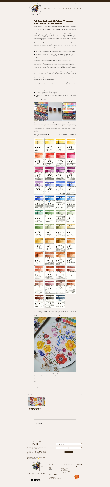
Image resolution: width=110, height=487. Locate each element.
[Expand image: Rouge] (39, 173)
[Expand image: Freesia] (39, 145)
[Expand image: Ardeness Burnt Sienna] (49, 258)
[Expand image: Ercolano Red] (39, 272)
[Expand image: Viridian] (39, 216)
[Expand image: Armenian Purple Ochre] (60, 287)
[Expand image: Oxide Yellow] (39, 244)
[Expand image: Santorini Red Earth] (71, 258)
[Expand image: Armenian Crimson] (39, 287)
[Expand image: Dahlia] (39, 159)
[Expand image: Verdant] (60, 230)
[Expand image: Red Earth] (60, 258)
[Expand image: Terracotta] (71, 272)
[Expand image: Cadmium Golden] (71, 145)
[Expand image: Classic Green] (49, 216)
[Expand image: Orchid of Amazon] (71, 173)
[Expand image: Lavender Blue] (60, 188)
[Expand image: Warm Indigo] (60, 301)
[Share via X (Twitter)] (37, 387)
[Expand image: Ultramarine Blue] (71, 188)
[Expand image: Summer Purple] (60, 173)
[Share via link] (42, 387)
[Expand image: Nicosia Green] (60, 216)
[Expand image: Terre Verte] (49, 230)
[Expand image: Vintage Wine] (49, 287)
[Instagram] (40, 480)
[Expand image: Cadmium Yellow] (49, 145)
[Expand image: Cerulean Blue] (71, 202)
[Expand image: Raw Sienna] (49, 244)
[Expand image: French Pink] (49, 173)
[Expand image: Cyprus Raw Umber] (60, 244)
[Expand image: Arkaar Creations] (41, 111)
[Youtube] (32, 480)
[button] (81, 3)
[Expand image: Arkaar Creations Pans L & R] (55, 111)
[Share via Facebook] (34, 387)
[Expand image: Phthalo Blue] (60, 202)
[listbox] (75, 3)
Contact (50, 469)
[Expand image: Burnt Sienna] (39, 258)
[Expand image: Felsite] (71, 230)
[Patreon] (35, 480)
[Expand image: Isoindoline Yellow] (60, 145)
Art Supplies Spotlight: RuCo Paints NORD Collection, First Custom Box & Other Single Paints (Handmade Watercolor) (36, 408)
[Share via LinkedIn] (40, 387)
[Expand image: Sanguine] (60, 272)
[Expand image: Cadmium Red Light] (49, 159)
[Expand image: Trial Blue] (49, 202)
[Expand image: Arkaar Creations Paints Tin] (69, 111)
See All (81, 394)
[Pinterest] (37, 480)
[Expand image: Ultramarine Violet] (39, 188)
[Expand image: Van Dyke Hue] (49, 301)
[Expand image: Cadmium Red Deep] (60, 159)
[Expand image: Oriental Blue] (39, 202)
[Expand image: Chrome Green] (39, 230)
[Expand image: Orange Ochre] (71, 244)
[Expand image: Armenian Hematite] (71, 287)
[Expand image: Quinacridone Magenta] (71, 159)
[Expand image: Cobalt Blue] (49, 188)
